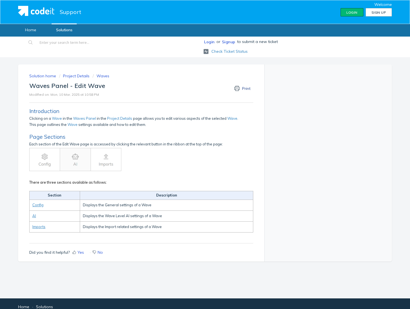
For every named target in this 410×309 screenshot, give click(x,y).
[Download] (194, 81)
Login (209, 41)
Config (38, 205)
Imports (38, 226)
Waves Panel (84, 118)
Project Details (76, 75)
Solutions (64, 29)
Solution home (43, 75)
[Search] (31, 43)
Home (30, 29)
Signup (228, 41)
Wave (57, 118)
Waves (103, 75)
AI (34, 216)
